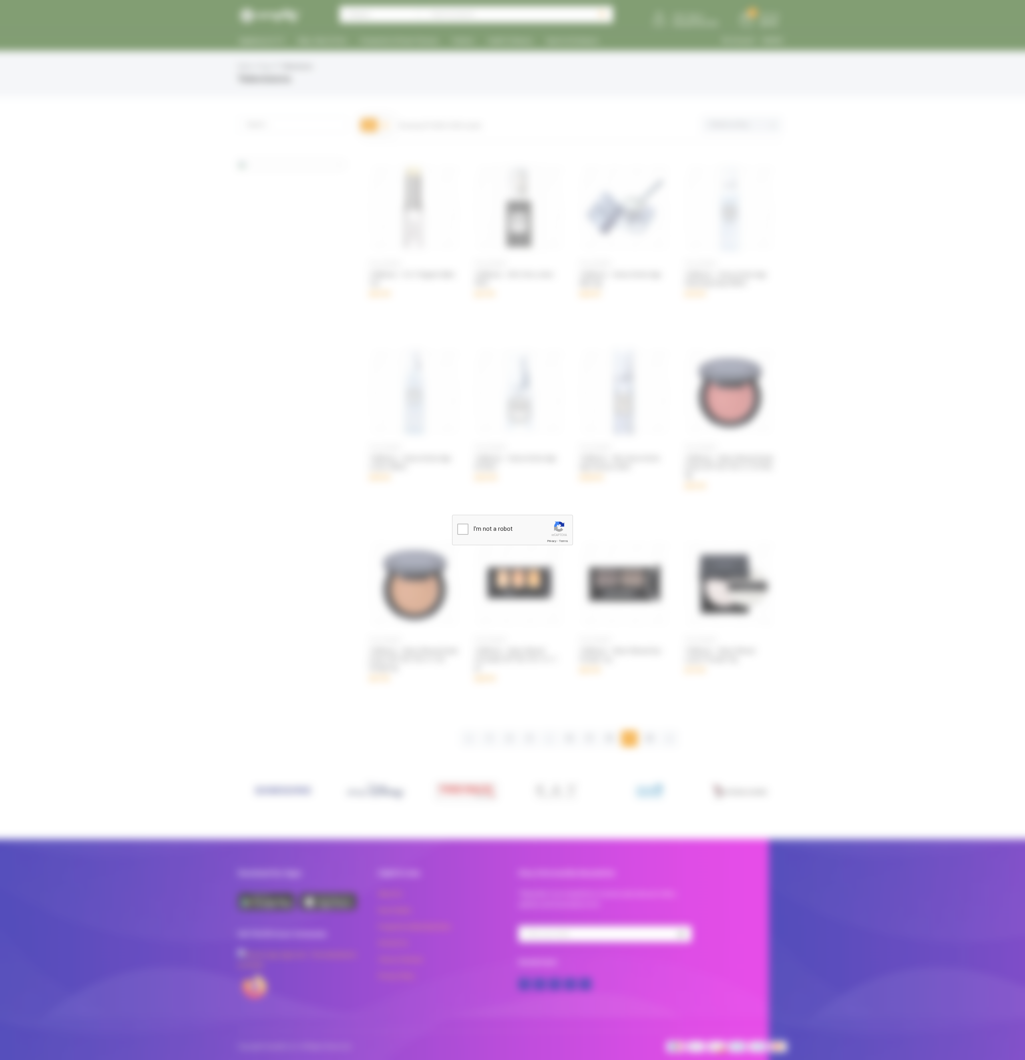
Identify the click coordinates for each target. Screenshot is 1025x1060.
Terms (563, 541)
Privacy (552, 541)
